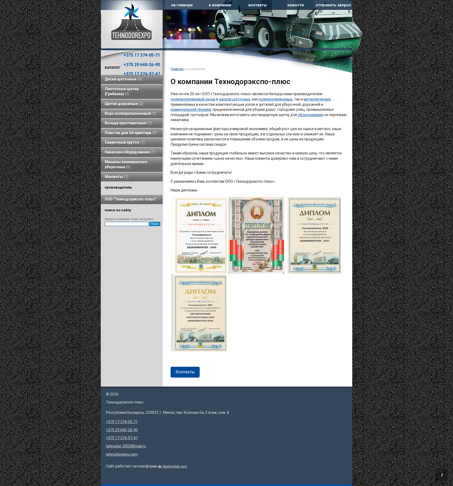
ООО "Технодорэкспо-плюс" (130, 199)
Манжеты (116, 177)
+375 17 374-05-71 (141, 55)
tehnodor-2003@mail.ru (126, 446)
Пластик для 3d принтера (130, 133)
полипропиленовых (275, 99)
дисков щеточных (234, 99)
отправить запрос (333, 5)
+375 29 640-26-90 (141, 64)
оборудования (310, 115)
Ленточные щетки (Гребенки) (122, 91)
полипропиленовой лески (193, 99)
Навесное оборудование (129, 152)
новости (295, 5)
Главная (177, 69)
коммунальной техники (191, 109)
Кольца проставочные (127, 123)
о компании (220, 5)
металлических (317, 99)
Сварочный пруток (124, 142)
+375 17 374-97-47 (141, 73)
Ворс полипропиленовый (130, 113)
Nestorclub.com (175, 466)
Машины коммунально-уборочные (127, 164)
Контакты (185, 371)
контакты (257, 5)
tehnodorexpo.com (122, 454)
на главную (182, 5)
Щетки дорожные (123, 104)
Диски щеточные (123, 79)
